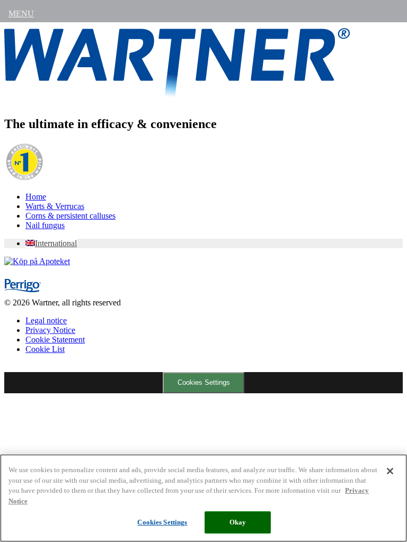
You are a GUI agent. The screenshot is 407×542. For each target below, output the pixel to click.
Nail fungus (45, 225)
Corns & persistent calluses (70, 215)
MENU (21, 13)
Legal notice (46, 320)
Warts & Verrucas (54, 206)
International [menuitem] (56, 243)
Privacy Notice (50, 330)
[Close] (390, 471)
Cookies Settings (204, 382)
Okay (237, 522)
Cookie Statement (55, 339)
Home (35, 196)
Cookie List (45, 349)
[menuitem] (51, 243)
